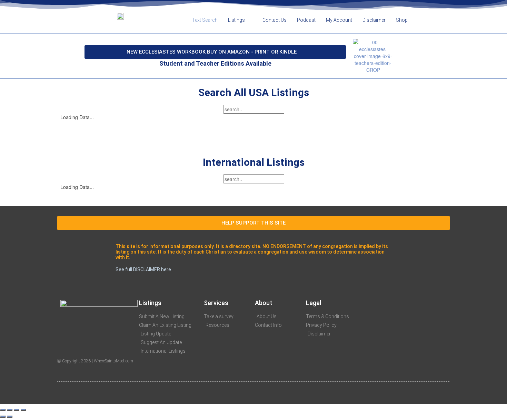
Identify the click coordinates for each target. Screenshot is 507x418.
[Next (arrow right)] (9, 417)
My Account (339, 20)
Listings (236, 20)
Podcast (306, 20)
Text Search (205, 20)
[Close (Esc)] (3, 410)
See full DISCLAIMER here (143, 269)
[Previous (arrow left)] (3, 417)
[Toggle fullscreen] (16, 410)
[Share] (9, 410)
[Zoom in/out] (23, 410)
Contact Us (274, 20)
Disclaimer (374, 20)
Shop (402, 20)
